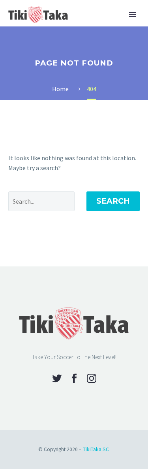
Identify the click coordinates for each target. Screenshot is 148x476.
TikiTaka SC (96, 449)
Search (113, 201)
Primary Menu (133, 15)
